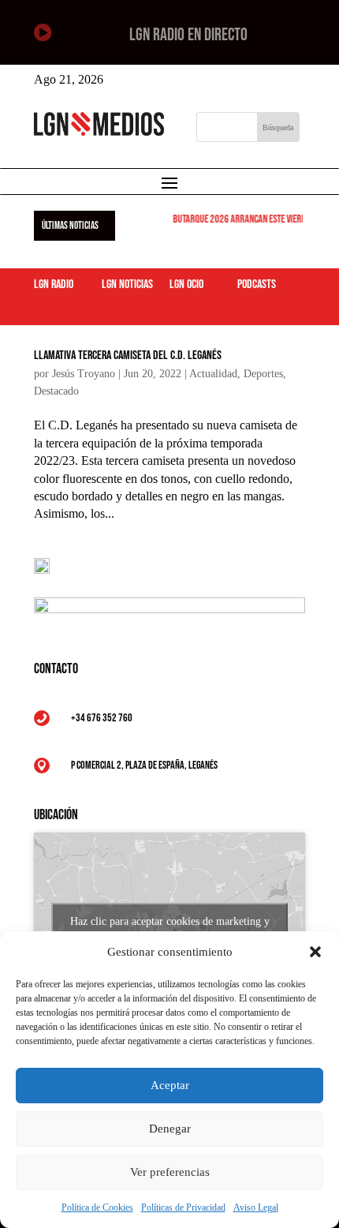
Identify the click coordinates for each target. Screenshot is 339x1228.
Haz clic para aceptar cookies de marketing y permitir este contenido (170, 930)
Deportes (263, 374)
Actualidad (213, 374)
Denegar (170, 1128)
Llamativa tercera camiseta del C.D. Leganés (128, 355)
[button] (315, 952)
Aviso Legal (255, 1207)
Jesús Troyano (83, 374)
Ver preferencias (170, 1172)
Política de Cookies (97, 1207)
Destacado (56, 391)
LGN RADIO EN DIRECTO (188, 35)
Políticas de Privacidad (183, 1207)
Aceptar (170, 1085)
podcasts (256, 284)
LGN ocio (186, 284)
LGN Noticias (127, 284)
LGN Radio (53, 284)
